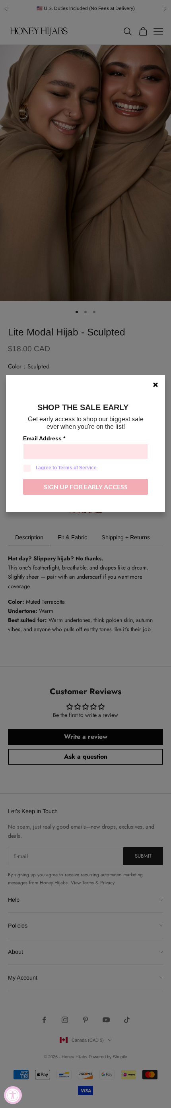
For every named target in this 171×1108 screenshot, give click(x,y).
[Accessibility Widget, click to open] (13, 1095)
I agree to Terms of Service (66, 468)
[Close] (155, 384)
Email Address (44, 438)
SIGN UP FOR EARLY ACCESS (86, 486)
